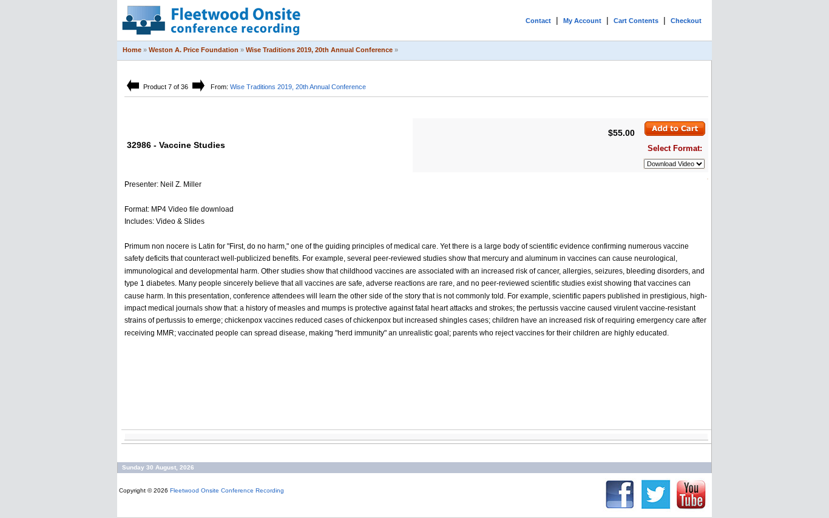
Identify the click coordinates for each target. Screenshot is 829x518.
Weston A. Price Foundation (194, 49)
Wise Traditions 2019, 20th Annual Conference (319, 49)
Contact (538, 20)
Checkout (686, 20)
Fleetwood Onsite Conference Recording (227, 490)
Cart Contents (636, 20)
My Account (582, 20)
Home (132, 49)
